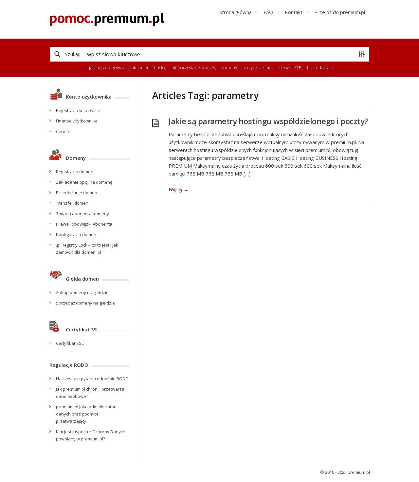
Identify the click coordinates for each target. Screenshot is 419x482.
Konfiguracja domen (76, 234)
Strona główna (235, 12)
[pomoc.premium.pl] (107, 19)
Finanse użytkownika (77, 121)
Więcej (179, 189)
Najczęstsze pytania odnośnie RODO (92, 378)
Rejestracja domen (74, 172)
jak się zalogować (107, 67)
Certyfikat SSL (69, 343)
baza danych (320, 67)
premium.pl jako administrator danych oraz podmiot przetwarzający (86, 414)
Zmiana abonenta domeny (82, 213)
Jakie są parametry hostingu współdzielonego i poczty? (268, 121)
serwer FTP (290, 67)
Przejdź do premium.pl (339, 12)
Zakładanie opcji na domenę (84, 182)
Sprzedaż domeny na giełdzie (85, 303)
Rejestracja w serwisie (78, 110)
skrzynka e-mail (258, 67)
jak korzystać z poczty (193, 67)
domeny (229, 67)
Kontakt (293, 12)
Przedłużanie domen (76, 192)
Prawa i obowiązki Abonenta (84, 224)
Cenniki (63, 131)
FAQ (268, 12)
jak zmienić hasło (147, 67)
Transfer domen (72, 203)
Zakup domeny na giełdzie (82, 292)
